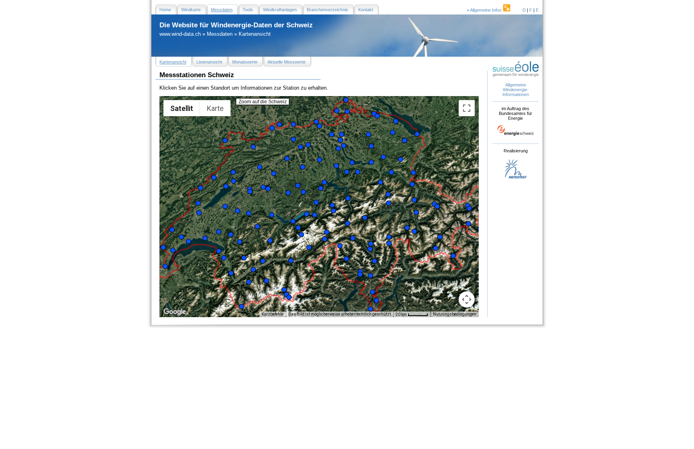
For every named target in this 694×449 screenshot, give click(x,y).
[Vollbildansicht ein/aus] (467, 108)
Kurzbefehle (272, 314)
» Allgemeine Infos (485, 10)
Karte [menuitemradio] (215, 108)
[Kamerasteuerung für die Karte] (467, 299)
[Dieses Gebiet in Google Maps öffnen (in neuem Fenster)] (174, 312)
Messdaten (220, 34)
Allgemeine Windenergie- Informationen (515, 89)
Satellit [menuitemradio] (181, 108)
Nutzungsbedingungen (454, 314)
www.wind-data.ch (180, 34)
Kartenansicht (255, 34)
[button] (163, 247)
